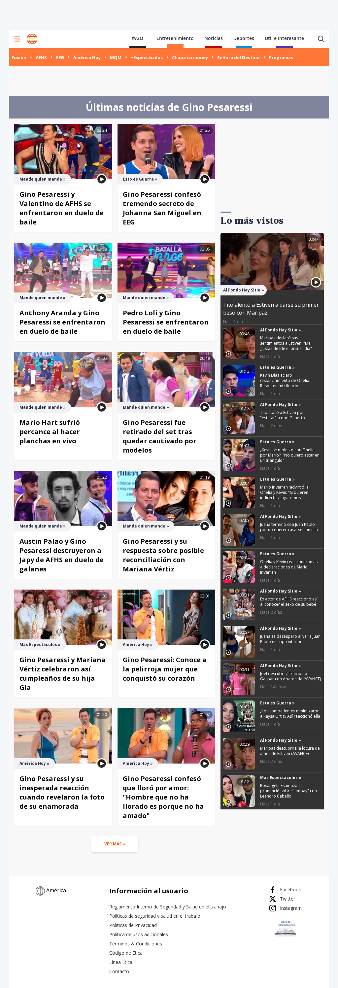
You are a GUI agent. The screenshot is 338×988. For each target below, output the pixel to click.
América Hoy (87, 57)
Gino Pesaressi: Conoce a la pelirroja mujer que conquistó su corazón (165, 669)
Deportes (243, 38)
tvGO (137, 38)
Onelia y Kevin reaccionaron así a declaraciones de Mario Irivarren (289, 567)
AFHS (41, 57)
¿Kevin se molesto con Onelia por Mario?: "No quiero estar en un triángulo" (290, 455)
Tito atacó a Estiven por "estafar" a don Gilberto (282, 415)
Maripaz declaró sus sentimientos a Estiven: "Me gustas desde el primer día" (286, 343)
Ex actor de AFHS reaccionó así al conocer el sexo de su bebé (289, 601)
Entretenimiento (175, 38)
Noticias (213, 38)
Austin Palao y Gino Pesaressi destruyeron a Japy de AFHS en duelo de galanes (61, 555)
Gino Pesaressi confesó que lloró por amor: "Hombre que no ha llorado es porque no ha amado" (163, 797)
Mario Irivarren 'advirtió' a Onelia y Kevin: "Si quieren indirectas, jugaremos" (284, 492)
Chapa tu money (190, 57)
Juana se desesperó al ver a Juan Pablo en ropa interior (290, 638)
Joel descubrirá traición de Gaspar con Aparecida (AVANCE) (290, 676)
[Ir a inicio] (32, 39)
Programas (281, 57)
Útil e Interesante (284, 38)
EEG (60, 57)
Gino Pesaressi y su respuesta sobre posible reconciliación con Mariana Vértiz (163, 555)
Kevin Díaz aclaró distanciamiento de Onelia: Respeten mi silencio (285, 380)
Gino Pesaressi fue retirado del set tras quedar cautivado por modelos (159, 436)
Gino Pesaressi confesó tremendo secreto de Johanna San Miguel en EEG (162, 208)
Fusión (19, 57)
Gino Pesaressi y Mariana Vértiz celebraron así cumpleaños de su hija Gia (62, 673)
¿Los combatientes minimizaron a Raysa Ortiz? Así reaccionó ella (290, 713)
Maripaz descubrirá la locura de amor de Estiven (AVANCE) (290, 750)
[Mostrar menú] (17, 39)
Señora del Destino (238, 57)
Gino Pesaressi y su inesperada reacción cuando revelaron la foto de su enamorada (62, 792)
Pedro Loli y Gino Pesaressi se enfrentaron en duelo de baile (166, 322)
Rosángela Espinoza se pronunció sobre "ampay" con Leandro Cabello (288, 791)
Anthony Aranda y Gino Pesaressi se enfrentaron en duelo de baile (62, 322)
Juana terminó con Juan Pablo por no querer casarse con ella (289, 527)
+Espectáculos (147, 57)
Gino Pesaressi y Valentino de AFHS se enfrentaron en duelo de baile (61, 208)
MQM (115, 57)
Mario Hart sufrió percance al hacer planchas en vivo (49, 431)
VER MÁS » (114, 844)
